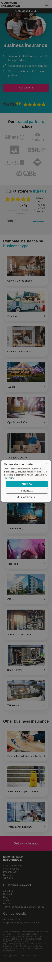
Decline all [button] (27, 491)
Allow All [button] (27, 484)
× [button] (46, 463)
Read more (9, 478)
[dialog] (26, 481)
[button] (26, 497)
